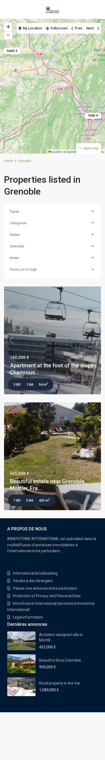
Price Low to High (23, 269)
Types (14, 211)
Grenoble (17, 246)
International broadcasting (35, 573)
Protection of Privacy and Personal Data (46, 596)
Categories (18, 223)
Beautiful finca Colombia (60, 660)
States (15, 235)
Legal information (28, 617)
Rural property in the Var (59, 683)
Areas (14, 258)
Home (8, 161)
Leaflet (56, 151)
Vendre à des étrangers (33, 581)
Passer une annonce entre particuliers (45, 588)
